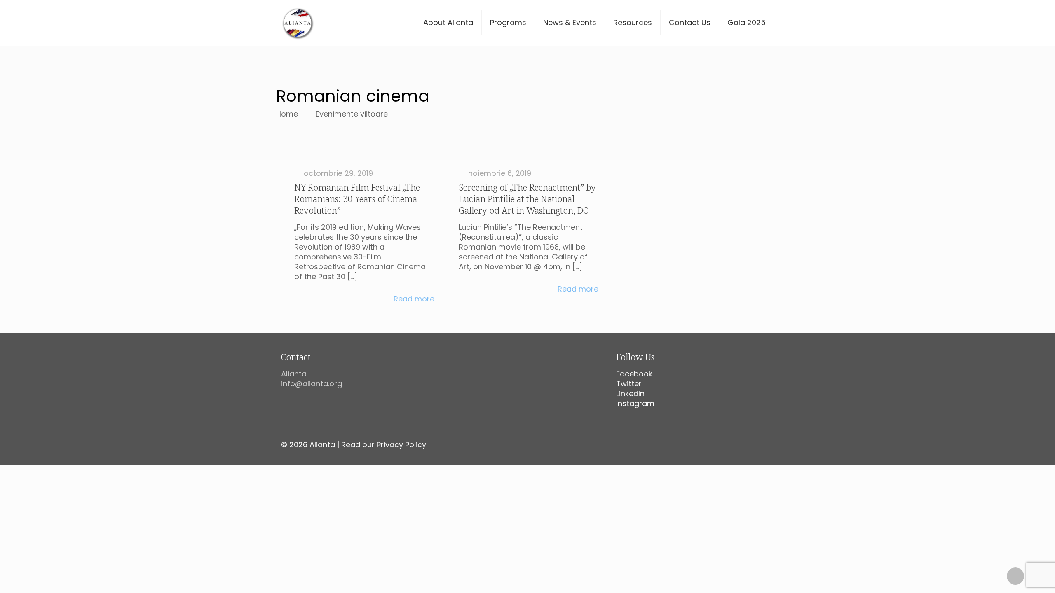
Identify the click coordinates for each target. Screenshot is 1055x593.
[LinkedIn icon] (754, 445)
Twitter (629, 383)
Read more (414, 299)
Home (287, 114)
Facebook (634, 374)
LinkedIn (630, 393)
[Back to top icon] (1015, 576)
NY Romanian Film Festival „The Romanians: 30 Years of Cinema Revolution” (357, 199)
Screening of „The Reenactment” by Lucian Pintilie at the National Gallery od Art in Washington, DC (527, 199)
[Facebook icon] (728, 445)
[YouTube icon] (745, 445)
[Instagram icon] (763, 445)
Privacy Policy (401, 444)
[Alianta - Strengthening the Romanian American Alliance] (297, 22)
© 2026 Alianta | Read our (329, 444)
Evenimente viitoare (352, 114)
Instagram (635, 403)
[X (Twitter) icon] (737, 445)
